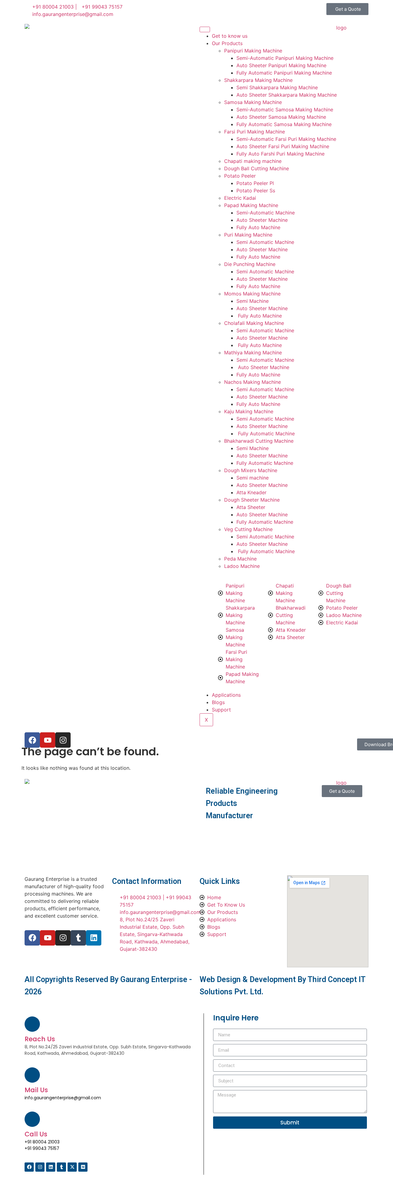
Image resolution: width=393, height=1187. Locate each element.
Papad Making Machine (251, 205)
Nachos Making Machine (252, 382)
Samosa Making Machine (253, 102)
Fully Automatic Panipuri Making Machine (284, 73)
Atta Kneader (251, 492)
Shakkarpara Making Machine (258, 80)
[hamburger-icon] (205, 29)
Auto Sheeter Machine (262, 220)
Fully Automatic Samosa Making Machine (284, 124)
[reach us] (32, 1024)
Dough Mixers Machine (250, 470)
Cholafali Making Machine (254, 323)
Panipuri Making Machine (253, 51)
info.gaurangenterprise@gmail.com (63, 1098)
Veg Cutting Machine (248, 529)
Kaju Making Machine (248, 411)
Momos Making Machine (252, 294)
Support (221, 710)
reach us (40, 1039)
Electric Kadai (240, 198)
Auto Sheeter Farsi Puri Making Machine (282, 146)
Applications (226, 695)
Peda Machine (240, 559)
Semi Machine (252, 301)
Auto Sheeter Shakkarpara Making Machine (286, 95)
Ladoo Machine (242, 566)
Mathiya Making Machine (253, 352)
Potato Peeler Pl (255, 183)
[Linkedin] (93, 938)
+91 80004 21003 (42, 1142)
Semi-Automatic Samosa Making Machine (284, 109)
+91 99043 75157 (42, 1148)
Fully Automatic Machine (265, 433)
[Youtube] (47, 938)
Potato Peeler (240, 176)
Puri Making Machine (248, 235)
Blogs (218, 702)
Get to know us (229, 36)
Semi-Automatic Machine (265, 213)
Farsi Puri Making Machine (254, 132)
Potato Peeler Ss (255, 190)
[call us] (32, 1119)
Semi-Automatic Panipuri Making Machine (284, 58)
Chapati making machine (253, 161)
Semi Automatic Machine (265, 242)
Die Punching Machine (249, 264)
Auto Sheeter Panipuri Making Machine (281, 65)
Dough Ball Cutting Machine (256, 168)
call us (36, 1134)
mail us (36, 1089)
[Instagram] (63, 938)
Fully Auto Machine (258, 227)
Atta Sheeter (250, 507)
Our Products (227, 43)
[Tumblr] (78, 938)
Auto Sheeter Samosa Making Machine (281, 117)
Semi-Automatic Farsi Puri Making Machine (286, 139)
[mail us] (32, 1075)
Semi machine (252, 478)
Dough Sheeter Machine (252, 500)
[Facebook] (32, 938)
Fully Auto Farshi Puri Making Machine (280, 154)
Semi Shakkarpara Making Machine (277, 87)
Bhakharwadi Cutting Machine (259, 441)
